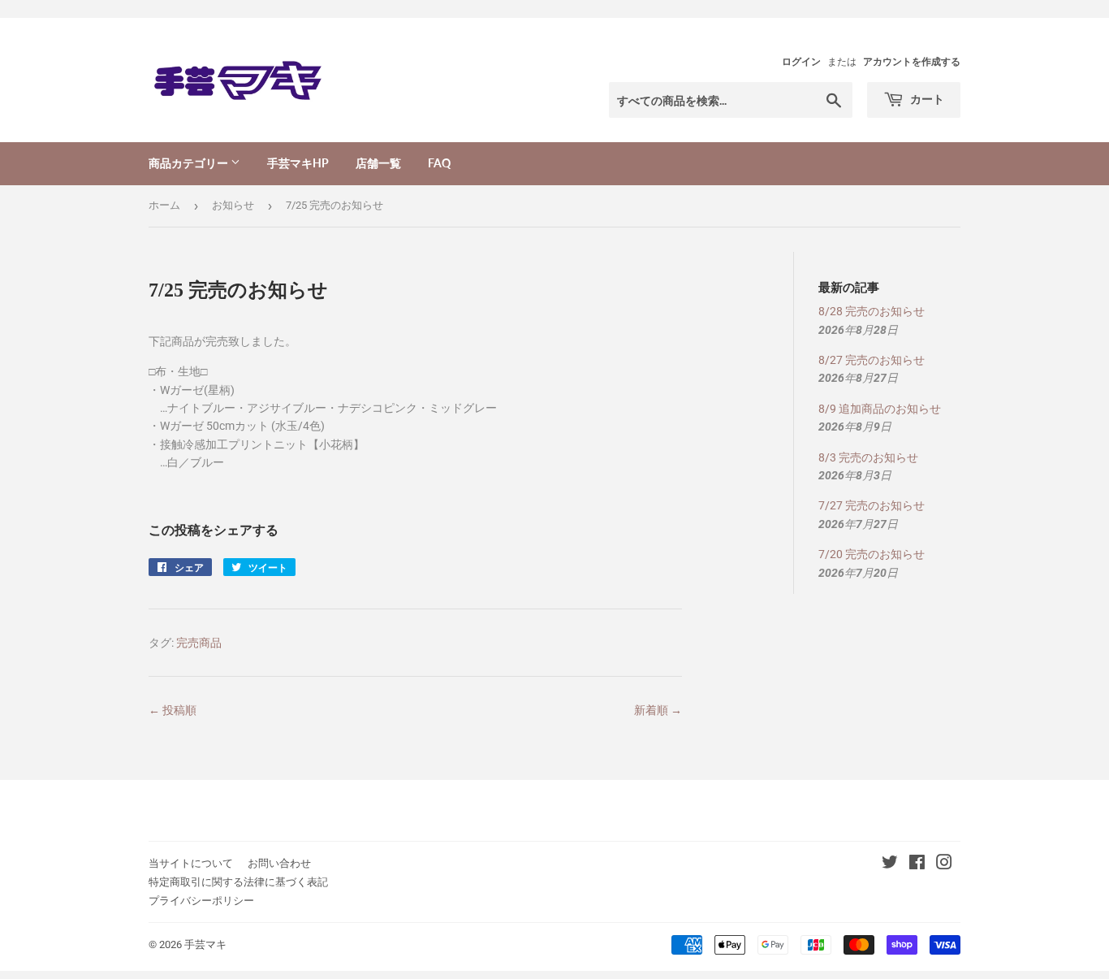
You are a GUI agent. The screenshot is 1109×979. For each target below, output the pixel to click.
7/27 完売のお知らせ (871, 505)
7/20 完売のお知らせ (871, 554)
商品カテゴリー (190, 163)
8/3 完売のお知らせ (868, 457)
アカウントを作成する (911, 61)
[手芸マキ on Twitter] (890, 864)
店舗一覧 (378, 163)
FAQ (439, 163)
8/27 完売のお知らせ (871, 359)
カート (926, 99)
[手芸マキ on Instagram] (944, 864)
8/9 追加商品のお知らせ (879, 408)
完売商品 (199, 642)
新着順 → (658, 710)
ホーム (164, 205)
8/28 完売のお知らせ (871, 311)
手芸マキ (205, 944)
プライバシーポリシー (201, 901)
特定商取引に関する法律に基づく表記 (238, 882)
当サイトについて (191, 863)
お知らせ (233, 205)
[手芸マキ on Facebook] (917, 864)
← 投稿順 (172, 710)
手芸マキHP (298, 163)
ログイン (801, 61)
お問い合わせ (279, 863)
